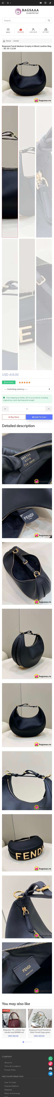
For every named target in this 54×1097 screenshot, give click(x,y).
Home (8, 41)
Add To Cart (40, 417)
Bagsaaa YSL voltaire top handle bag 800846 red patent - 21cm (14, 1032)
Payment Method (11, 1086)
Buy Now (14, 417)
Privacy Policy (10, 1070)
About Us (8, 1062)
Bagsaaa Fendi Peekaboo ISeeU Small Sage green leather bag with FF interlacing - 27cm (40, 1033)
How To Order (10, 1082)
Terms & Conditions (12, 1066)
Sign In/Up (33, 32)
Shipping (8, 1090)
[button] (23, 1042)
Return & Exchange (12, 1093)
